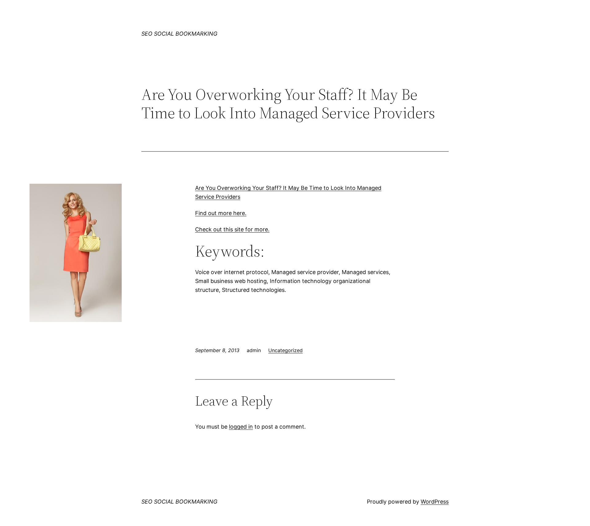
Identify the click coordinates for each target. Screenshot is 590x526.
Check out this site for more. (232, 229)
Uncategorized (285, 350)
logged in (241, 426)
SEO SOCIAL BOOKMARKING (179, 33)
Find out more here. (220, 213)
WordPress (435, 501)
